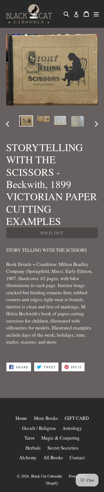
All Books (53, 457)
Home (21, 418)
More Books (46, 418)
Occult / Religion (39, 428)
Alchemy (28, 457)
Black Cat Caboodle (46, 476)
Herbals (33, 448)
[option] (26, 121)
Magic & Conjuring (60, 438)
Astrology (72, 428)
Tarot (29, 438)
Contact (77, 457)
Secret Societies (62, 448)
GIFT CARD (77, 418)
